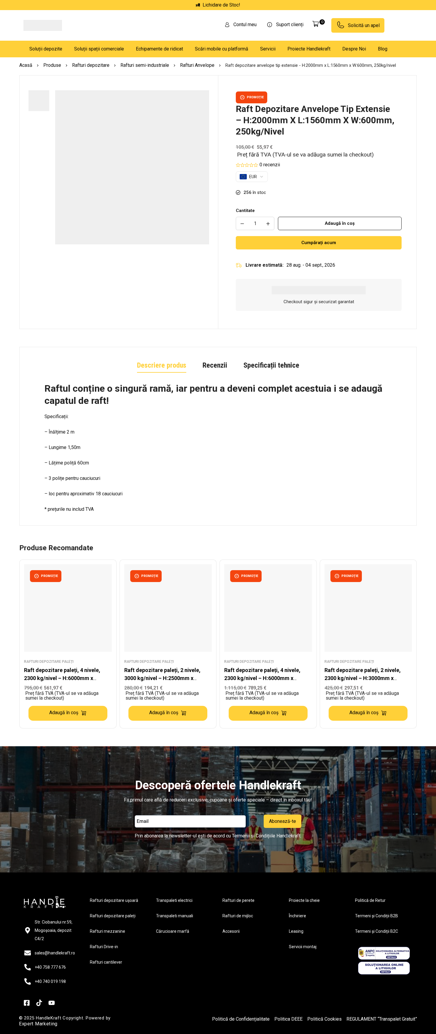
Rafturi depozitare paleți (49, 662)
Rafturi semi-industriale (144, 65)
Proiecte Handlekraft (308, 49)
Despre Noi (354, 49)
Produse (52, 65)
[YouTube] (51, 1027)
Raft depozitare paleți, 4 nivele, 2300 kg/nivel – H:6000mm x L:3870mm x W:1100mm (62, 678)
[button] (132, 248)
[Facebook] (26, 1027)
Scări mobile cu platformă (221, 49)
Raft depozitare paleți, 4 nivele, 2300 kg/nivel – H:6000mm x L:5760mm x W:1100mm (262, 678)
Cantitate (245, 210)
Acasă (25, 65)
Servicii (268, 49)
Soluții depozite (45, 49)
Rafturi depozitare (90, 65)
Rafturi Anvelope (197, 65)
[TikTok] (39, 1027)
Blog (382, 49)
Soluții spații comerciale (99, 49)
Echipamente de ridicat (159, 49)
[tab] (161, 366)
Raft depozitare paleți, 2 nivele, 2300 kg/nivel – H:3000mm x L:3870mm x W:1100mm (362, 678)
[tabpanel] (218, 447)
